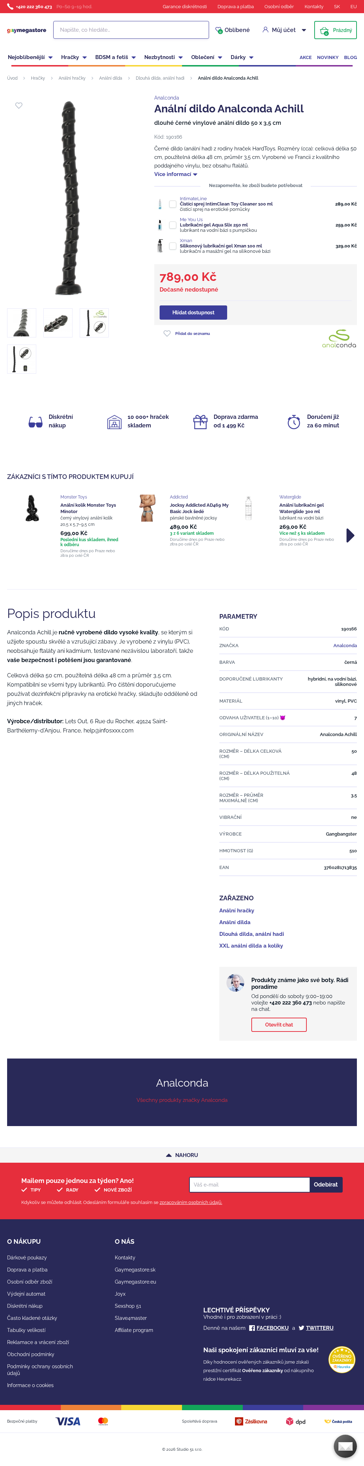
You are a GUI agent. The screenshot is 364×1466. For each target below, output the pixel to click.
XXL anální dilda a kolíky (251, 946)
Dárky (238, 57)
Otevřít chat (279, 1025)
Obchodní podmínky (30, 1354)
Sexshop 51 (128, 1306)
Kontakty (314, 6)
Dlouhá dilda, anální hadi (160, 78)
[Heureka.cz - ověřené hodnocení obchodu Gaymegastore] (341, 1371)
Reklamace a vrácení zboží (38, 1342)
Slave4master (131, 1318)
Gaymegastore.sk (135, 1270)
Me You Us (191, 219)
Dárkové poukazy (27, 1257)
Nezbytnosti (159, 57)
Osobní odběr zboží (29, 1282)
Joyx (120, 1294)
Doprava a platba (236, 6)
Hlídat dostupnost (193, 312)
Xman (186, 240)
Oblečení (202, 57)
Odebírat (326, 1184)
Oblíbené (234, 30)
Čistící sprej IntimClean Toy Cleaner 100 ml (226, 204)
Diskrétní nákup (25, 1306)
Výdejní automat (26, 1294)
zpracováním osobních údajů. (191, 1202)
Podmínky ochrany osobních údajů (40, 1370)
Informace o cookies (30, 1385)
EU (353, 6)
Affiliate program (134, 1330)
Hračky (70, 57)
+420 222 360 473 (34, 6)
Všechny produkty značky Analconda (182, 1100)
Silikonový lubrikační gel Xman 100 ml (221, 246)
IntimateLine (193, 198)
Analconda (166, 98)
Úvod (12, 78)
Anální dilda (110, 78)
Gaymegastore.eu (135, 1282)
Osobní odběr (279, 6)
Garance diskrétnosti (185, 6)
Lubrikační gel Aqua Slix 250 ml (214, 225)
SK (337, 6)
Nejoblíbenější (26, 57)
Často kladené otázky (32, 1318)
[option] (72, 526)
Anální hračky (72, 78)
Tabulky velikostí (26, 1330)
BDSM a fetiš (111, 57)
